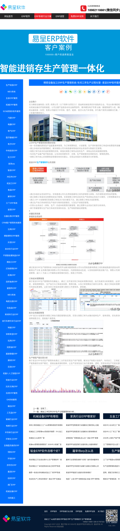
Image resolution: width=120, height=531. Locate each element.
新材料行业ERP (11, 314)
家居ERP (11, 209)
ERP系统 (63, 519)
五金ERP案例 (11, 98)
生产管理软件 (42, 162)
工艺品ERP (11, 412)
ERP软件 (25, 16)
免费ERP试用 (77, 16)
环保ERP (11, 458)
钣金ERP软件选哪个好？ (45, 451)
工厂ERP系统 (11, 203)
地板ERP (11, 327)
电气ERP (11, 131)
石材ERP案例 (11, 393)
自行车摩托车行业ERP (11, 321)
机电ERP (11, 275)
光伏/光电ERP (12, 386)
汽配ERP (11, 117)
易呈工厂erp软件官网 (52, 519)
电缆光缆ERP (11, 301)
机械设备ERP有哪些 (45, 416)
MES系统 (11, 91)
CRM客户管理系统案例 (11, 222)
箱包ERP (11, 406)
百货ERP (11, 366)
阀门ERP (11, 484)
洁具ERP (11, 229)
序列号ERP (11, 465)
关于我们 (94, 16)
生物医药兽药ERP (11, 445)
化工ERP (11, 157)
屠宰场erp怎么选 (82, 451)
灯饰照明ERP (11, 268)
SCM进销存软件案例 (11, 111)
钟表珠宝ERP (11, 334)
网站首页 (8, 16)
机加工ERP (11, 183)
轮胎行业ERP (11, 380)
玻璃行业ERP (11, 419)
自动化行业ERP (11, 248)
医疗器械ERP (11, 137)
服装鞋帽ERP (11, 353)
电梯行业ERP (11, 425)
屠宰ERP (11, 196)
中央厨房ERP (11, 150)
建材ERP (11, 360)
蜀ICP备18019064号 (68, 524)
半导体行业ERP (11, 432)
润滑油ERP (11, 347)
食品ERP (11, 190)
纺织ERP (11, 478)
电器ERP (11, 124)
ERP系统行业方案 (42, 16)
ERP (69, 519)
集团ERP (11, 471)
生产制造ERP (11, 85)
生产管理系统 (86, 519)
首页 (46, 511)
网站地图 (60, 526)
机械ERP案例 (11, 104)
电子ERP (11, 144)
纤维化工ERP (11, 439)
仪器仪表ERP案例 (11, 216)
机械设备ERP (11, 491)
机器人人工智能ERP (11, 373)
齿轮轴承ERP (11, 281)
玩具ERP (11, 340)
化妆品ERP (11, 307)
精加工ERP (11, 262)
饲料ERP (11, 452)
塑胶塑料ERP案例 (11, 235)
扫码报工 (11, 497)
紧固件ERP (11, 288)
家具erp (11, 163)
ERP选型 (60, 16)
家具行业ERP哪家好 (83, 416)
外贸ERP (11, 242)
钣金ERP (11, 170)
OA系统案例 (12, 399)
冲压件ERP (11, 176)
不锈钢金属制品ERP (11, 255)
